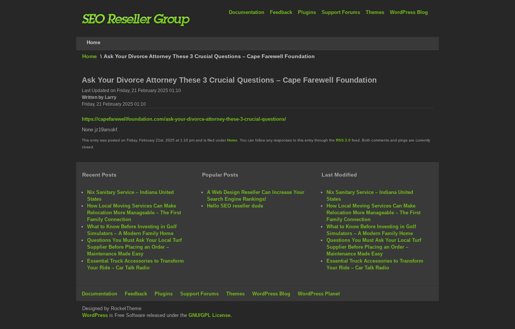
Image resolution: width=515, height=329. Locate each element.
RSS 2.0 (343, 140)
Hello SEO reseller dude (235, 206)
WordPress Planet (319, 294)
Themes (375, 12)
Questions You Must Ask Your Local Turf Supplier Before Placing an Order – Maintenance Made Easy (134, 247)
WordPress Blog (409, 12)
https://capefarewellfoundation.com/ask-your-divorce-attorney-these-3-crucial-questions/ (184, 119)
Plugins (307, 12)
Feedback (281, 12)
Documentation (246, 12)
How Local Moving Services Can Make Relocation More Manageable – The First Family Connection (134, 212)
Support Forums (341, 12)
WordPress (95, 315)
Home (89, 56)
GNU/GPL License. (210, 315)
